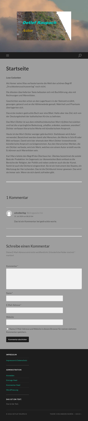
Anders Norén (66, 414)
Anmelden (10, 375)
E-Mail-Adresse (13, 305)
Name (9, 293)
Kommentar (12, 266)
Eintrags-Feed (11, 380)
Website (10, 317)
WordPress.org (12, 390)
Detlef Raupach (19, 414)
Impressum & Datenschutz (16, 360)
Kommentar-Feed (13, 385)
